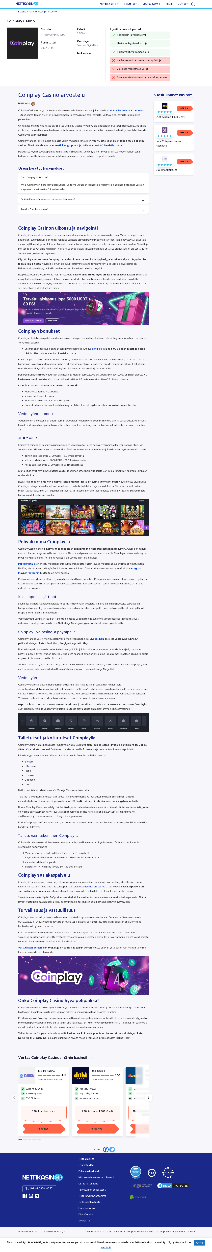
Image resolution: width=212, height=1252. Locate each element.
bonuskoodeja (116, 405)
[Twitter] (112, 1149)
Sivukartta (84, 1221)
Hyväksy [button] (199, 1242)
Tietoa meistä (86, 1159)
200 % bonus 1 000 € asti (97, 1111)
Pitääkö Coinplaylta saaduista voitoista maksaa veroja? (48, 199)
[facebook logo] (25, 1196)
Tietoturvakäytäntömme (92, 1196)
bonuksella (98, 349)
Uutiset (183, 4)
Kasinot (33, 12)
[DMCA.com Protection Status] (173, 1186)
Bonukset (131, 4)
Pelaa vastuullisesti (89, 1171)
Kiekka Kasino (46, 1071)
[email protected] (96, 887)
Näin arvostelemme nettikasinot (96, 1177)
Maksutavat (152, 4)
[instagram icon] (31, 1196)
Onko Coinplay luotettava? (34, 177)
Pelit (169, 4)
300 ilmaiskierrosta (43, 1111)
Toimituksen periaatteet (92, 1190)
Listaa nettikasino (88, 1184)
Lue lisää (106, 1248)
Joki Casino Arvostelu (102, 1080)
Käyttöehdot (86, 1215)
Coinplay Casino (48, 12)
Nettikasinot (109, 4)
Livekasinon (96, 639)
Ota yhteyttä (86, 1165)
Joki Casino (98, 1071)
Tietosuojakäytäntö (90, 1202)
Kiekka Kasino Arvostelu (50, 1080)
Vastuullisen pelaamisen (32, 948)
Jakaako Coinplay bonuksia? (35, 209)
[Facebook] (106, 1149)
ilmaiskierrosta (113, 145)
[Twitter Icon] (37, 1196)
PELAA (184, 108)
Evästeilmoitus (87, 1208)
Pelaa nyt (42, 1129)
